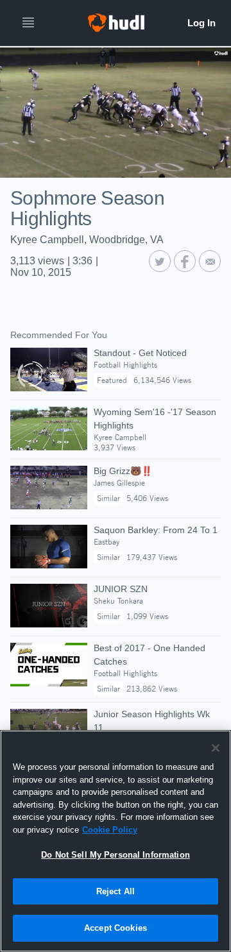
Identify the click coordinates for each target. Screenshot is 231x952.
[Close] (215, 748)
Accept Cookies (115, 928)
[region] (115, 841)
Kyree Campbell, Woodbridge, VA (87, 239)
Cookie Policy (109, 830)
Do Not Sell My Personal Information (115, 855)
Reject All (115, 891)
